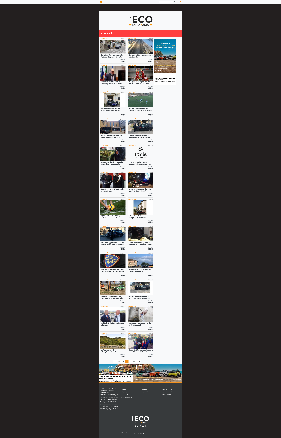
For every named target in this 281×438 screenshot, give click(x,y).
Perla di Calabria (167, 389)
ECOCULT (125, 2)
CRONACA (108, 2)
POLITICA (114, 2)
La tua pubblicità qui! (126, 397)
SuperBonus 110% (167, 392)
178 (130, 361)
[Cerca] (174, 2)
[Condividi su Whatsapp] (124, 61)
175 (119, 361)
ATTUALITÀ (119, 2)
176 (123, 361)
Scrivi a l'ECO (124, 394)
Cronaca (104, 38)
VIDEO (178, 2)
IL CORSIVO (141, 2)
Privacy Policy (145, 389)
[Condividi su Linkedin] (121, 61)
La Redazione (124, 392)
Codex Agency (166, 394)
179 (134, 361)
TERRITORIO (131, 2)
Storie (146, 2)
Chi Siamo (123, 389)
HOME (103, 2)
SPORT (136, 2)
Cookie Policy (145, 392)
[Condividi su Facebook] (123, 61)
